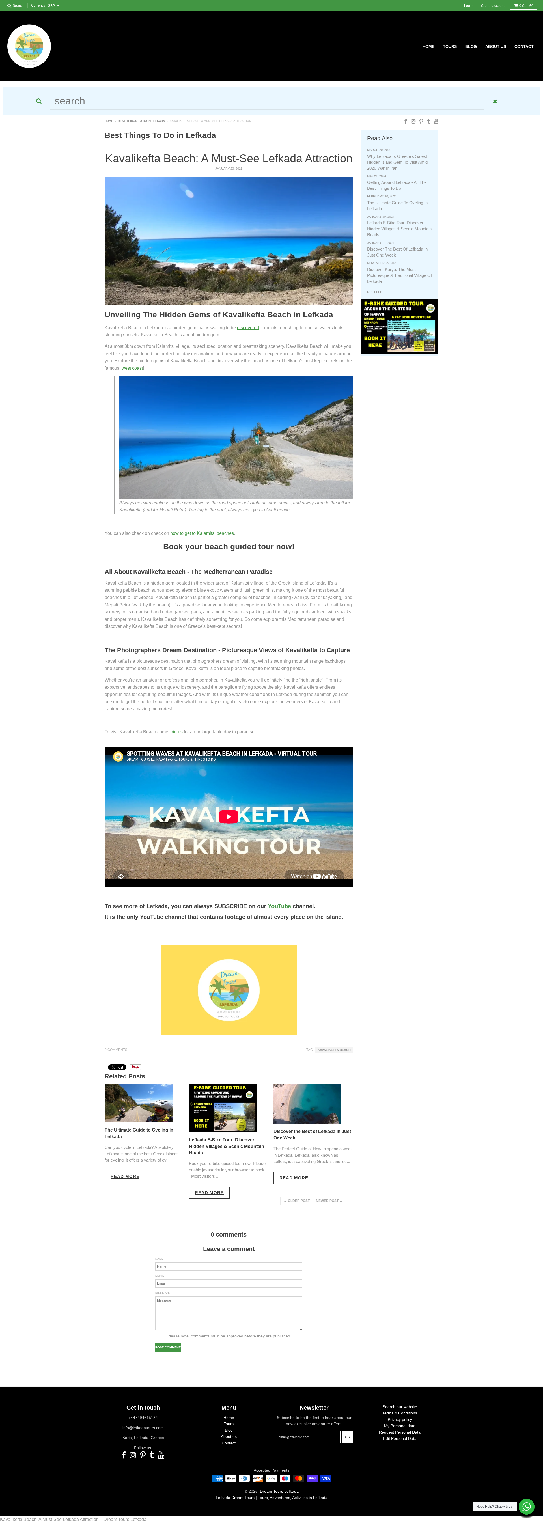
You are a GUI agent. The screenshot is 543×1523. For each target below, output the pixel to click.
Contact (229, 1443)
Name (159, 1258)
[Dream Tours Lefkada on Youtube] (436, 121)
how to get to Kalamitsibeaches (202, 533)
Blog (229, 1430)
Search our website (400, 1406)
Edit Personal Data (400, 1438)
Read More (125, 1176)
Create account (493, 6)
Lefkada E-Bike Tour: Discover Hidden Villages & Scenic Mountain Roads (226, 1146)
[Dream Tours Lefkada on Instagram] (413, 121)
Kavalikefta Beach (334, 1050)
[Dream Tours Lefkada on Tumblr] (428, 121)
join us (176, 731)
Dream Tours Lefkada (279, 1491)
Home (109, 120)
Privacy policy (400, 1419)
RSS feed (374, 292)
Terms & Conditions (399, 1413)
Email (159, 1275)
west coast (132, 368)
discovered (248, 327)
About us (229, 1436)
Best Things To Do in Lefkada (141, 120)
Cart (526, 6)
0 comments (116, 1050)
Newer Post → (329, 1201)
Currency (38, 6)
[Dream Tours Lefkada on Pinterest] (421, 121)
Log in (469, 6)
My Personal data (399, 1425)
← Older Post (297, 1201)
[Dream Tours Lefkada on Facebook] (405, 121)
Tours (229, 1423)
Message (162, 1292)
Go (347, 1436)
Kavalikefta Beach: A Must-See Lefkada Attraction (228, 158)
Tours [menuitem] (450, 46)
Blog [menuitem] (471, 46)
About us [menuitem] (495, 46)
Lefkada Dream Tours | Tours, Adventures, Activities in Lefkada (271, 1497)
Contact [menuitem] (524, 46)
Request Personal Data (400, 1432)
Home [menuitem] (428, 46)
